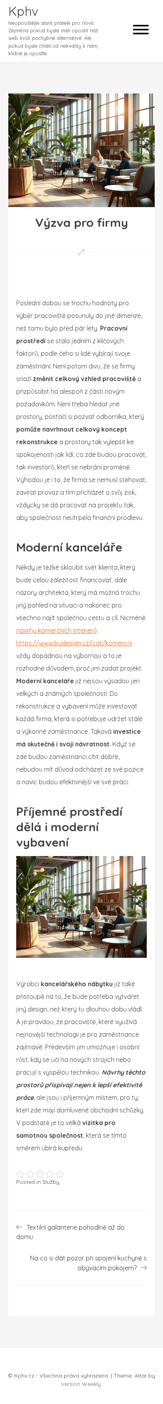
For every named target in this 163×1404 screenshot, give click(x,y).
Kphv (23, 11)
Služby (50, 1181)
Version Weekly (81, 1383)
